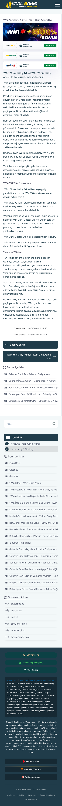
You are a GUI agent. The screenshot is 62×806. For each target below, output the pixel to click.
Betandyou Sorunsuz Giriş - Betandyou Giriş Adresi (33, 400)
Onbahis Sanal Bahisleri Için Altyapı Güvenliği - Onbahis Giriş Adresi (33, 569)
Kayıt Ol (49, 45)
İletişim (21, 795)
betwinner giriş (19, 623)
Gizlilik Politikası (31, 799)
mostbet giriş (17, 630)
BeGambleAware (32, 777)
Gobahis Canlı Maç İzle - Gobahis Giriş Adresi (33, 549)
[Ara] (54, 423)
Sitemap (12, 795)
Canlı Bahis (15, 463)
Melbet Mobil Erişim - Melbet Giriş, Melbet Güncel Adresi (33, 509)
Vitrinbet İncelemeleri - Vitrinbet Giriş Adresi (32, 380)
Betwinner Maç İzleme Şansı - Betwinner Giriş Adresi (33, 522)
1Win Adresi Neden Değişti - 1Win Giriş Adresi (33, 496)
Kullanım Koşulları (46, 795)
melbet (14, 617)
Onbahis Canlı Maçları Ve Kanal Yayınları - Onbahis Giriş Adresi (33, 575)
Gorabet (13, 476)
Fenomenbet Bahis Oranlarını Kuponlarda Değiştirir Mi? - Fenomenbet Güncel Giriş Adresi (33, 387)
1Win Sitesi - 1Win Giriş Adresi (25, 482)
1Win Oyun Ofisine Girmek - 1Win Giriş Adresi (33, 489)
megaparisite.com (20, 637)
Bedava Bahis (17, 344)
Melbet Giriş (12, 680)
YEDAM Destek (32, 761)
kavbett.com (17, 603)
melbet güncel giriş (38, 680)
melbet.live (16, 610)
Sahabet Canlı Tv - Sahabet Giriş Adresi (29, 374)
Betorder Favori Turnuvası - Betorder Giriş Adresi (33, 529)
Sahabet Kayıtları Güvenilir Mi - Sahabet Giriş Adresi (33, 562)
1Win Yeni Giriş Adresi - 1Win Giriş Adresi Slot (29, 356)
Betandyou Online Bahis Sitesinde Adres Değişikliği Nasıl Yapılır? (33, 589)
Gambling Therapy (32, 769)
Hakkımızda (32, 795)
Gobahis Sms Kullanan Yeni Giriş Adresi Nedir (33, 555)
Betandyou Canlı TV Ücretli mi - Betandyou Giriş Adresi (33, 394)
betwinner (23, 680)
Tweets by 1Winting (22, 449)
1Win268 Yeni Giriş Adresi (25, 443)
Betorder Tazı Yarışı (20, 542)
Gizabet (13, 469)
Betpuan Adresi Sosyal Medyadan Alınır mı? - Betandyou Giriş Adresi (33, 582)
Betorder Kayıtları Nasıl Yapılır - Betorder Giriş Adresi (33, 536)
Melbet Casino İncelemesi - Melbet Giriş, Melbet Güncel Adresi (33, 516)
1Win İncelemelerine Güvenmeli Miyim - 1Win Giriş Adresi (33, 502)
